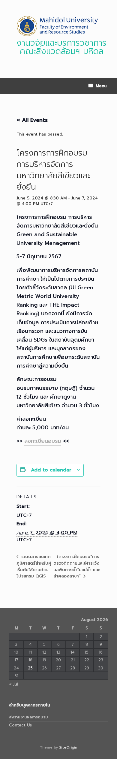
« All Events (32, 120)
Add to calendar (51, 470)
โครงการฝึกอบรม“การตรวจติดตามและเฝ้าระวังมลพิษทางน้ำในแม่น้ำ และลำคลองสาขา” (76, 567)
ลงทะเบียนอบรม (42, 441)
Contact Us (20, 725)
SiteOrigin (68, 747)
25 (30, 668)
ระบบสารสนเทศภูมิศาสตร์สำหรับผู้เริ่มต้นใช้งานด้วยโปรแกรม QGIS (33, 566)
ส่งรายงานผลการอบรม (28, 717)
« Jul (13, 684)
